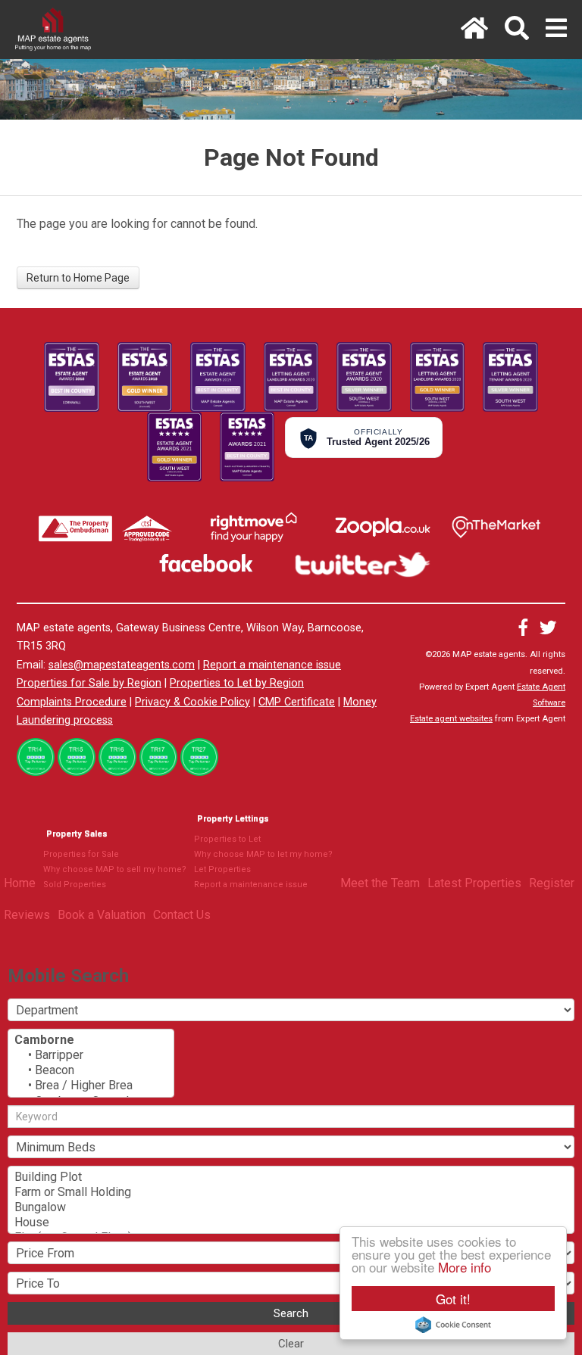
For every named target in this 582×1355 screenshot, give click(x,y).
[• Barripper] (91, 1055)
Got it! (453, 1298)
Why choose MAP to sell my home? (114, 869)
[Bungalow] (291, 1207)
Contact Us (182, 915)
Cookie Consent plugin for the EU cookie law (453, 1324)
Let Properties (222, 869)
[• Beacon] (91, 1070)
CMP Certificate (296, 702)
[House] (291, 1222)
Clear (291, 1343)
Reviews (27, 915)
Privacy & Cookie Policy (192, 702)
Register (551, 883)
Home (20, 883)
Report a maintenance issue (272, 665)
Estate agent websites (451, 719)
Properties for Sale (81, 854)
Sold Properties (74, 884)
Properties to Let (227, 839)
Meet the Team (380, 883)
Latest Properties (474, 883)
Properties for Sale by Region (89, 683)
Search (291, 1313)
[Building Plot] (291, 1177)
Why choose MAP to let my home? (263, 854)
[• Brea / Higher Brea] (91, 1085)
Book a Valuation (102, 915)
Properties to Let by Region (237, 683)
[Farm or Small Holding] (291, 1192)
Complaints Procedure (72, 702)
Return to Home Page (78, 278)
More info (464, 1266)
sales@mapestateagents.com (121, 665)
